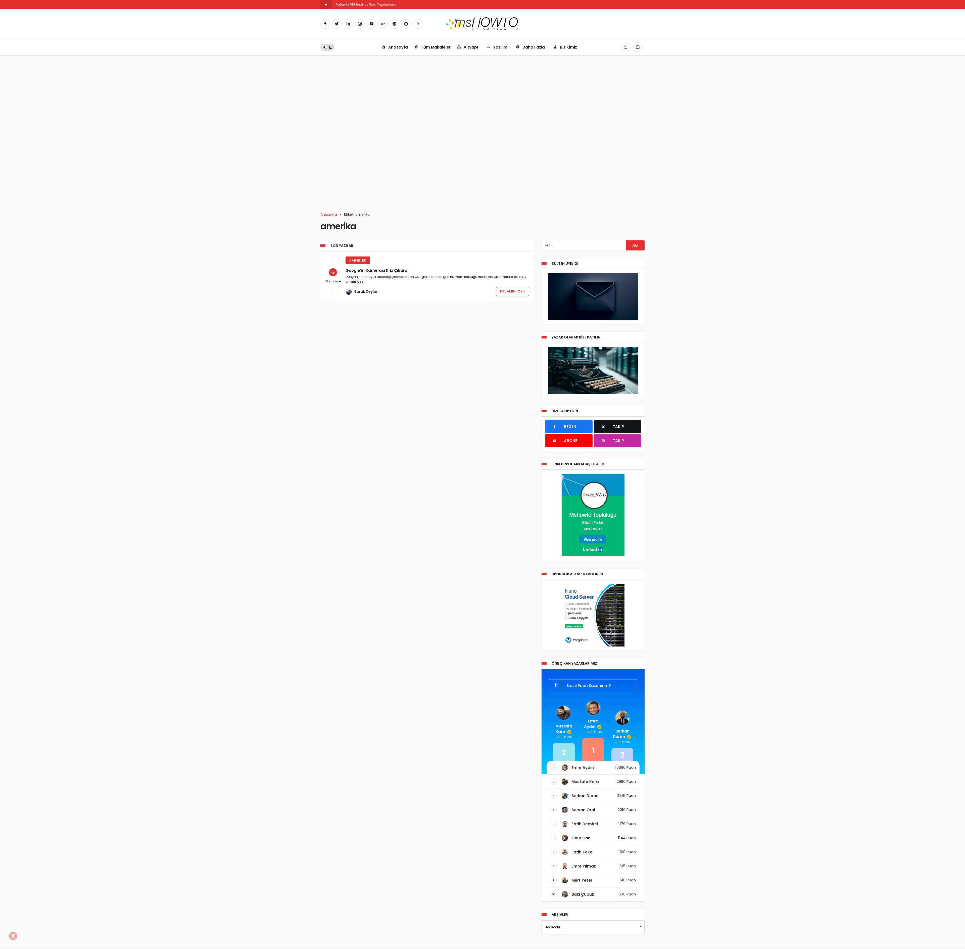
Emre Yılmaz (583, 866)
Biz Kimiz (568, 47)
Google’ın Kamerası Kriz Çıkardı (377, 270)
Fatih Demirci (584, 824)
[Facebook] (325, 24)
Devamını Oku (512, 291)
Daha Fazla (533, 47)
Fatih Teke (581, 852)
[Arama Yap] (626, 47)
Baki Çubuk (582, 894)
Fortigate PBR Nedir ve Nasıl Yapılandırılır (365, 4)
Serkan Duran (621, 733)
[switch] (327, 47)
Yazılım (500, 47)
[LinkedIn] (348, 24)
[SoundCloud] (383, 24)
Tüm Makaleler (436, 47)
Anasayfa (398, 47)
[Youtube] (371, 24)
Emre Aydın (591, 723)
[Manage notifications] (13, 936)
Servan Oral (583, 809)
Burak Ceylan (366, 291)
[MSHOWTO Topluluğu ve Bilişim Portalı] (482, 23)
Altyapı (471, 47)
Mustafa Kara (563, 728)
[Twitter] (337, 24)
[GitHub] (406, 24)
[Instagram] (360, 24)
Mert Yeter (581, 880)
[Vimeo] (417, 24)
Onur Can (581, 838)
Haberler (357, 260)
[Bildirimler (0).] (638, 47)
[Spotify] (394, 24)
